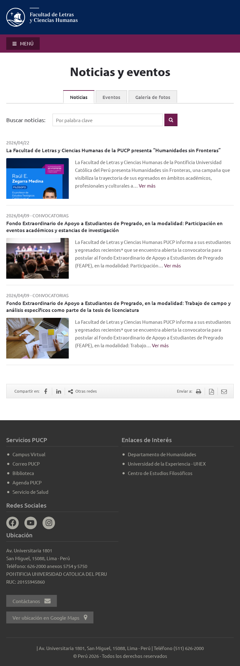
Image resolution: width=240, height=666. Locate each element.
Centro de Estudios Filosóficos (160, 473)
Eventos (111, 97)
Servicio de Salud (30, 492)
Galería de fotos (152, 97)
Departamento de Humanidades (162, 454)
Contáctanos (26, 601)
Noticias (79, 97)
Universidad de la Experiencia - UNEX (167, 464)
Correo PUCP (26, 464)
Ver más (147, 185)
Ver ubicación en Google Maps (46, 617)
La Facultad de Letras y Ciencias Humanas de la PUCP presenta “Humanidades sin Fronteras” (113, 150)
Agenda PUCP (27, 482)
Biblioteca (23, 473)
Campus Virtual (28, 454)
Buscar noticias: (25, 119)
